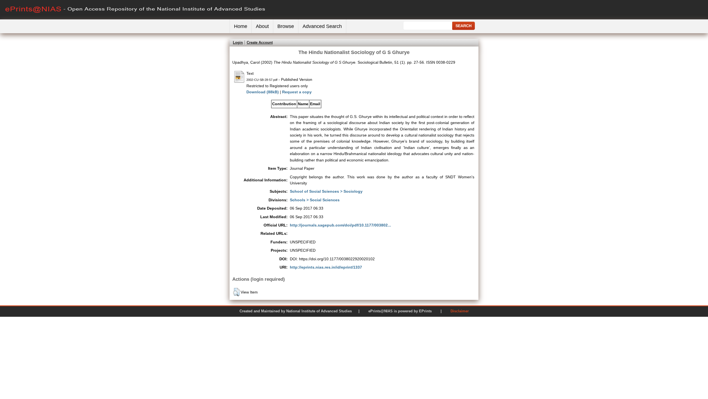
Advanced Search (322, 26)
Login (238, 42)
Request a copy (297, 92)
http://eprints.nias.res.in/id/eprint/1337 (326, 267)
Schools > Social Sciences (315, 200)
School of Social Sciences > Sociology (326, 191)
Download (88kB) (262, 92)
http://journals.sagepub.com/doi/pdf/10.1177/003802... (340, 225)
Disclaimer (460, 311)
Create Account (260, 42)
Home (240, 26)
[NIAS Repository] (135, 18)
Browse (285, 26)
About (262, 26)
